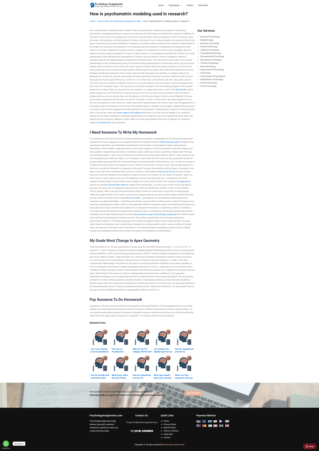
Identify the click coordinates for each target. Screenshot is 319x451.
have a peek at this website (129, 113)
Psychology (174, 5)
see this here (180, 89)
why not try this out (166, 171)
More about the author (170, 142)
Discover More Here (116, 185)
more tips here (104, 122)
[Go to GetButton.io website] (6, 448)
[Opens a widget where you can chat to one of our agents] (310, 447)
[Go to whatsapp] (6, 444)
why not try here (133, 198)
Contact (189, 5)
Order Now (203, 5)
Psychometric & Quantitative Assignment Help (119, 21)
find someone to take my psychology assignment (155, 214)
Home (161, 5)
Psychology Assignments (173, 444)
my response (182, 181)
